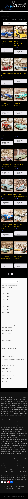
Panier (21, 486)
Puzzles (4, 381)
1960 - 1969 (6, 296)
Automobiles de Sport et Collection (13, 359)
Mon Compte (10, 488)
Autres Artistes (7, 346)
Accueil (6, 486)
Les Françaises (7, 337)
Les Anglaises (6, 333)
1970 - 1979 (6, 299)
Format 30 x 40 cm (8, 365)
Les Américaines (7, 330)
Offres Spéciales (7, 378)
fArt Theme (7, 496)
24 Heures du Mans (8, 287)
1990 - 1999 (6, 306)
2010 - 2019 (6, 312)
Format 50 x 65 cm (8, 375)
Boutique (14, 486)
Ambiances (5, 321)
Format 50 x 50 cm (8, 371)
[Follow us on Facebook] (12, 1)
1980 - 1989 (6, 303)
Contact (19, 488)
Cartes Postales (7, 354)
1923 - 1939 (6, 290)
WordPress (21, 496)
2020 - (4, 316)
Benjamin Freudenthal (9, 348)
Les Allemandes (7, 327)
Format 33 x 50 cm (8, 368)
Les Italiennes (6, 340)
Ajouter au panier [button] (5, 50)
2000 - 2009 (6, 309)
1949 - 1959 (6, 293)
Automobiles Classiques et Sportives (13, 325)
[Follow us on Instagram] (14, 1)
